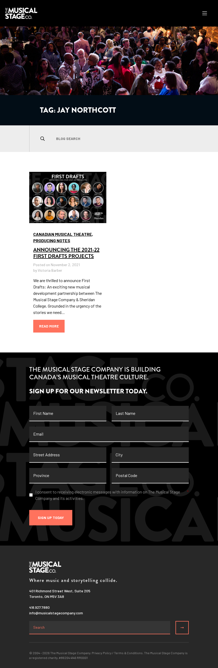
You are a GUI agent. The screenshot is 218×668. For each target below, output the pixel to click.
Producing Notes (51, 240)
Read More (49, 326)
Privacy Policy (102, 653)
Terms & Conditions (128, 653)
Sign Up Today (51, 517)
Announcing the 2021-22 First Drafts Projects (66, 253)
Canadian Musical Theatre (62, 234)
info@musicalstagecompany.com (56, 613)
